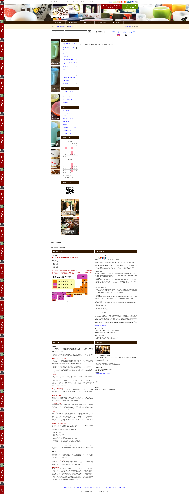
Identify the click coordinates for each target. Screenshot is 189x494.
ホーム (81, 39)
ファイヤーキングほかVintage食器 (114, 31)
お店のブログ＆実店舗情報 (59, 26)
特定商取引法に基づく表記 (89, 487)
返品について (98, 487)
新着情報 (65, 124)
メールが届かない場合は (68, 113)
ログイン (88, 22)
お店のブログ (128, 26)
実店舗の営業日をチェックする (103, 373)
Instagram (122, 35)
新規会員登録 (74, 22)
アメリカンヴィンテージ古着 (113, 32)
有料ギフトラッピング (67, 118)
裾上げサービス (66, 102)
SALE (64, 94)
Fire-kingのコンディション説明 (69, 127)
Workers (114, 35)
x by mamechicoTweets (66, 237)
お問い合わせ (103, 22)
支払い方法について (68, 487)
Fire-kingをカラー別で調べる (69, 91)
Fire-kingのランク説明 (67, 133)
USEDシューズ (132, 32)
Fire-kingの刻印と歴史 (67, 130)
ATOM (123, 487)
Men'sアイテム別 (66, 96)
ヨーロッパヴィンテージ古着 (128, 31)
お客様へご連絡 (66, 115)
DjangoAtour (109, 35)
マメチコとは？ (66, 110)
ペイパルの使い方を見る (100, 325)
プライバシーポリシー (107, 487)
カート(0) (117, 22)
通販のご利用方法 (72, 26)
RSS (120, 487)
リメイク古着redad (124, 32)
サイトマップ (66, 121)
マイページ (59, 22)
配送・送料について (78, 487)
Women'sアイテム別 (67, 99)
